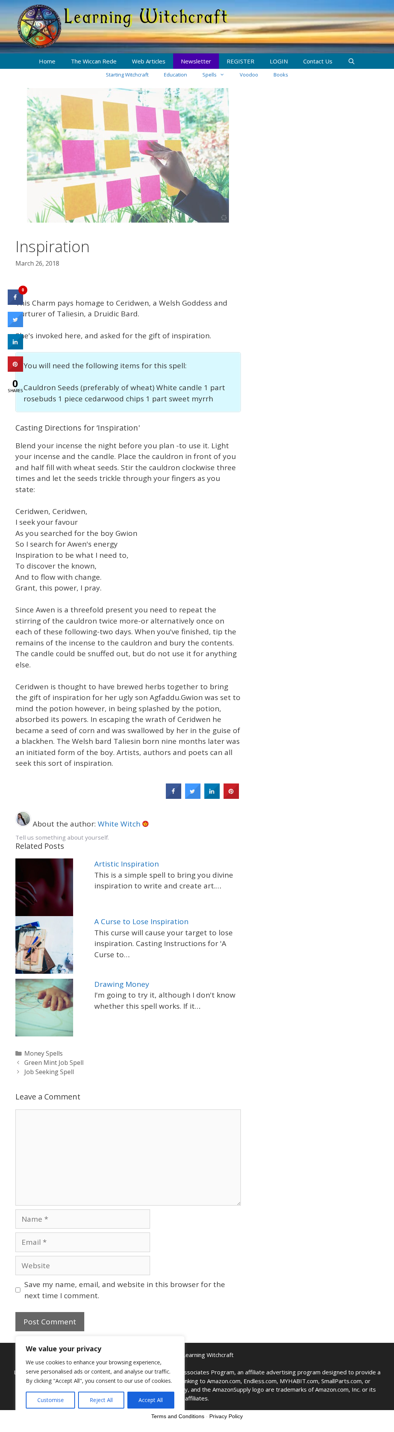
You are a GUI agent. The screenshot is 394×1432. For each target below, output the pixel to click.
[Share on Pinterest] (231, 796)
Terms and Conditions (177, 1416)
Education (175, 74)
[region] (100, 1376)
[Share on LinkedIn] (15, 347)
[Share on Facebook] (173, 796)
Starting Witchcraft (127, 74)
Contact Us (317, 61)
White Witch (120, 824)
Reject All (101, 1400)
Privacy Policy (226, 1416)
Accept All (151, 1400)
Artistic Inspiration (126, 864)
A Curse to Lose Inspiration (141, 921)
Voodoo (249, 74)
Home (47, 61)
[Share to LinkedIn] (212, 796)
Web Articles (148, 61)
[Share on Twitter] (192, 796)
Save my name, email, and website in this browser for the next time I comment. (124, 1290)
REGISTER (240, 61)
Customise (50, 1400)
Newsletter (196, 61)
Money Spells (43, 1053)
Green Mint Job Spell (53, 1062)
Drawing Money (121, 984)
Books (281, 74)
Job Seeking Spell (49, 1072)
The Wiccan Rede (94, 61)
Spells (209, 74)
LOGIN (279, 61)
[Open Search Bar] (351, 61)
